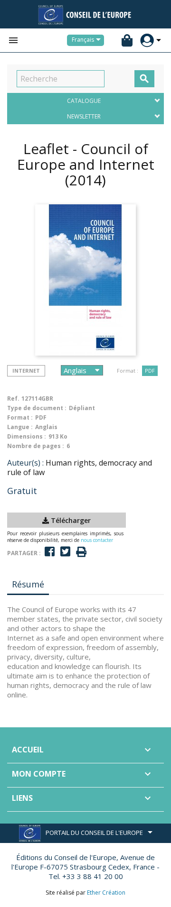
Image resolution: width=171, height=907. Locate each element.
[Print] (81, 552)
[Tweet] (65, 552)
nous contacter (97, 540)
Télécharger (70, 520)
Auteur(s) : (25, 462)
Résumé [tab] (28, 584)
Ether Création (106, 893)
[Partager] (50, 552)
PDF (150, 370)
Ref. (13, 398)
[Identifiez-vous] (147, 40)
